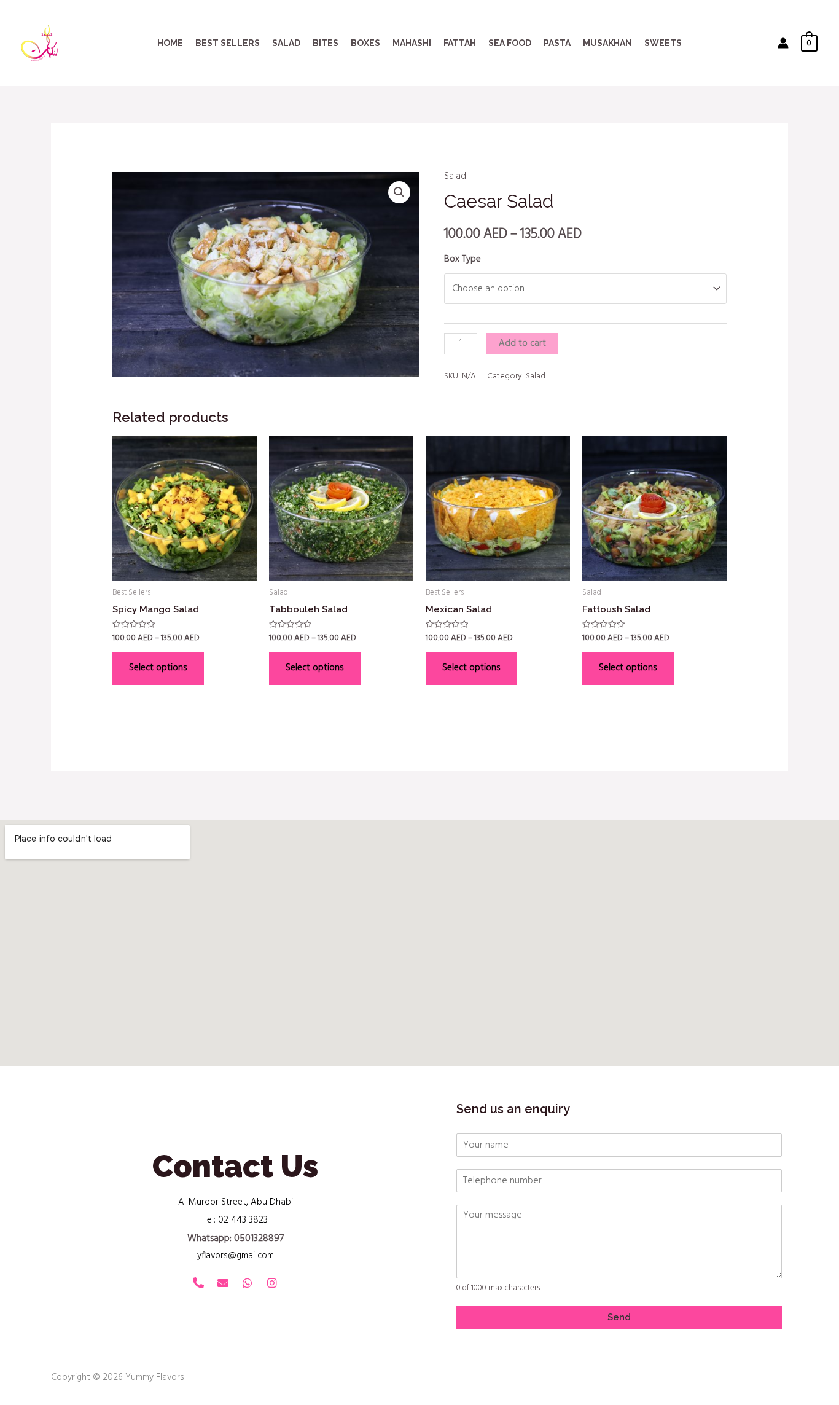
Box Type (462, 259)
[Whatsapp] (247, 1282)
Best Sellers (227, 43)
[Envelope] (222, 1282)
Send (619, 1317)
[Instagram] (272, 1282)
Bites (325, 43)
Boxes (365, 43)
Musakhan (607, 43)
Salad (286, 43)
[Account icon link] (783, 43)
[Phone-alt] (198, 1282)
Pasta (557, 43)
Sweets (663, 43)
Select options (158, 667)
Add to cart (522, 343)
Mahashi (411, 43)
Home (170, 43)
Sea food (509, 43)
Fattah (459, 43)
